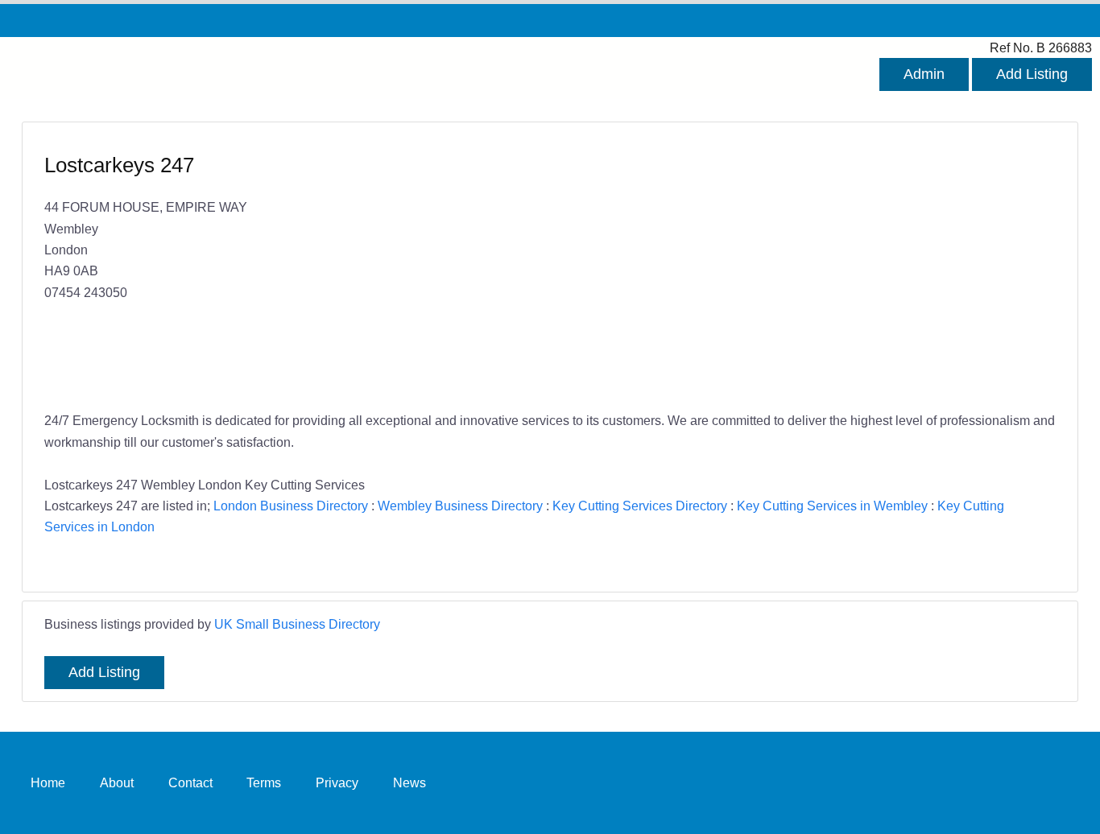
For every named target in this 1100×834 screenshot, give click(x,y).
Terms (263, 782)
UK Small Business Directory (297, 624)
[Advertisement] (795, 268)
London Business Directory (290, 505)
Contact (190, 782)
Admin (924, 74)
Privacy (337, 782)
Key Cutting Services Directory (639, 505)
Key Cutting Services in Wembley (832, 505)
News (409, 782)
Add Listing (1032, 74)
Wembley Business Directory (460, 505)
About (117, 782)
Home (48, 782)
